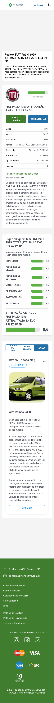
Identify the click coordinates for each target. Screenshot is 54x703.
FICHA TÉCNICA (27, 347)
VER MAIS (27, 508)
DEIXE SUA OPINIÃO (16, 119)
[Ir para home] (16, 5)
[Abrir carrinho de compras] (49, 5)
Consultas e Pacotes (14, 585)
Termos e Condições (14, 623)
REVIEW (41, 348)
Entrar (40, 5)
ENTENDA (16, 365)
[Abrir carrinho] (4, 5)
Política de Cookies (13, 613)
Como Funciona (11, 590)
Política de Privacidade (15, 618)
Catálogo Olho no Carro (16, 595)
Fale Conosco (10, 600)
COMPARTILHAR (38, 119)
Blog (5, 605)
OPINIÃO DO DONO (13, 348)
